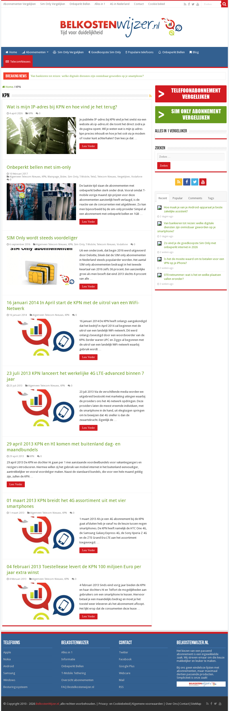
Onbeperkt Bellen (80, 4)
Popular (178, 198)
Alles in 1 (100, 4)
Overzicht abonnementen (77, 680)
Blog (196, 52)
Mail (121, 680)
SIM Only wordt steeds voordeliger (42, 238)
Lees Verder (88, 146)
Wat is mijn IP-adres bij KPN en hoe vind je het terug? (62, 107)
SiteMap (196, 703)
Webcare (124, 673)
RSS (121, 687)
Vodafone (136, 176)
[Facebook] (189, 4)
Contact (139, 4)
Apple (7, 652)
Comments (195, 198)
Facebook (125, 659)
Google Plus (126, 666)
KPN (30, 113)
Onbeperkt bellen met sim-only (39, 167)
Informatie (68, 659)
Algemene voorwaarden (147, 703)
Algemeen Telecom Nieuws (25, 176)
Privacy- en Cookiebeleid (114, 703)
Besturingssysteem (15, 687)
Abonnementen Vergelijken (19, 4)
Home (13, 52)
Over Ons (172, 703)
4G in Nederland (119, 4)
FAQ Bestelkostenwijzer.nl (77, 687)
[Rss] (185, 4)
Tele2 (93, 176)
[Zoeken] (224, 4)
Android (8, 666)
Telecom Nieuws (107, 176)
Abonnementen (36, 52)
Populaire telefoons (140, 52)
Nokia (7, 659)
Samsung (9, 673)
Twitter (123, 652)
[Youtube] (197, 4)
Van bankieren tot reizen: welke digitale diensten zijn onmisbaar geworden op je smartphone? (87, 76)
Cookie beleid (156, 4)
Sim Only (73, 176)
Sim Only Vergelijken (52, 4)
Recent (163, 198)
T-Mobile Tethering (73, 673)
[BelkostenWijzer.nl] (114, 26)
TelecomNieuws (20, 61)
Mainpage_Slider (57, 176)
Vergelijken (123, 176)
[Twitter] (193, 4)
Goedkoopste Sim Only (106, 52)
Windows (9, 680)
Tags (211, 198)
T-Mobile (84, 176)
